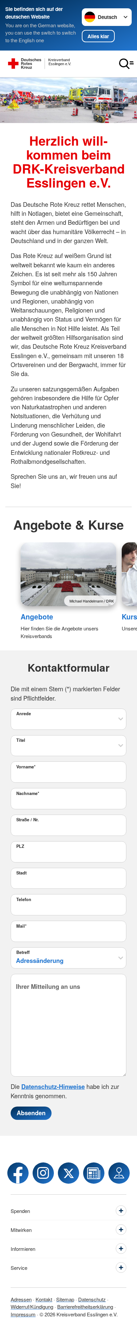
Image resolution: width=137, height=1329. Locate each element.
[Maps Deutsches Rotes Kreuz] (119, 1173)
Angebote (37, 616)
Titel (20, 740)
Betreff (23, 952)
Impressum (23, 1314)
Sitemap (65, 1299)
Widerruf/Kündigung (32, 1306)
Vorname (26, 767)
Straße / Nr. (27, 820)
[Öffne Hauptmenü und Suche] (126, 64)
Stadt (21, 873)
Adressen (21, 1299)
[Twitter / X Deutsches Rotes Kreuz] (68, 1173)
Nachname (27, 793)
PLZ (20, 846)
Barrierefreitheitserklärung (85, 1306)
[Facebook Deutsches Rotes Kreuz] (18, 1173)
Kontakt (44, 1299)
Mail (21, 926)
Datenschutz (92, 1299)
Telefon (23, 899)
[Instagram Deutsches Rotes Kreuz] (43, 1173)
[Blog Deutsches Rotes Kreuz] (93, 1173)
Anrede (23, 714)
